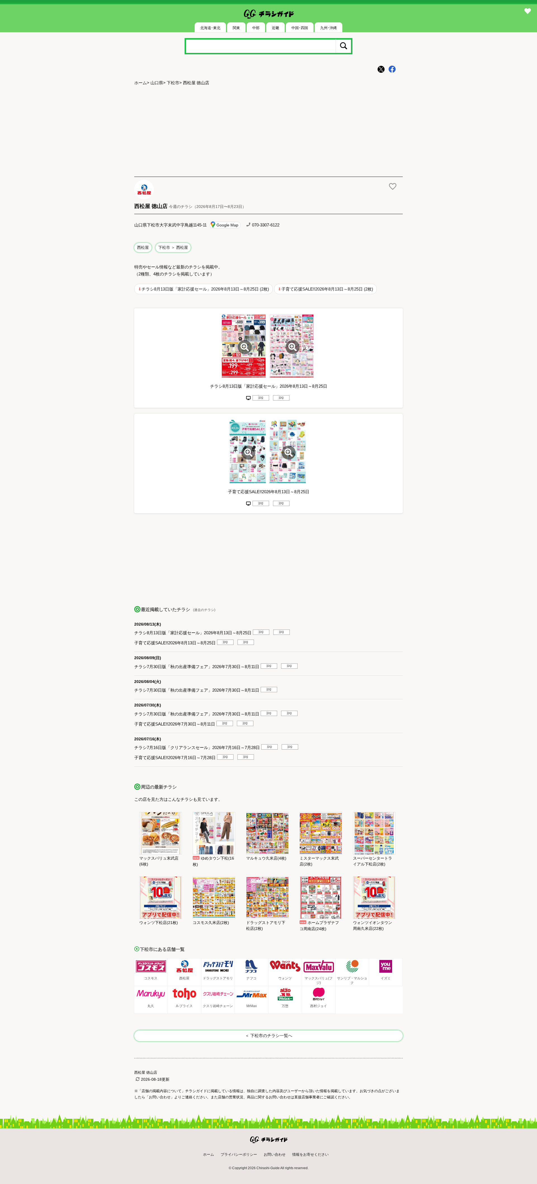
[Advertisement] (268, 132)
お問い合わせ (275, 1154)
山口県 (156, 82)
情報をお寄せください (310, 1154)
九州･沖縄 (328, 28)
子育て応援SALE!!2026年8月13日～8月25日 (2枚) (327, 289)
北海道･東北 (210, 28)
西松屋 (143, 247)
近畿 (275, 28)
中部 (256, 28)
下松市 (173, 82)
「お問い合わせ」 (159, 1097)
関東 (236, 28)
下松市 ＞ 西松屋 (173, 247)
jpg (260, 397)
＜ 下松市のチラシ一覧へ (268, 1035)
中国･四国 (299, 28)
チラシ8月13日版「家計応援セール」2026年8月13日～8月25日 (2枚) (205, 289)
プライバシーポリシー (239, 1154)
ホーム (140, 82)
